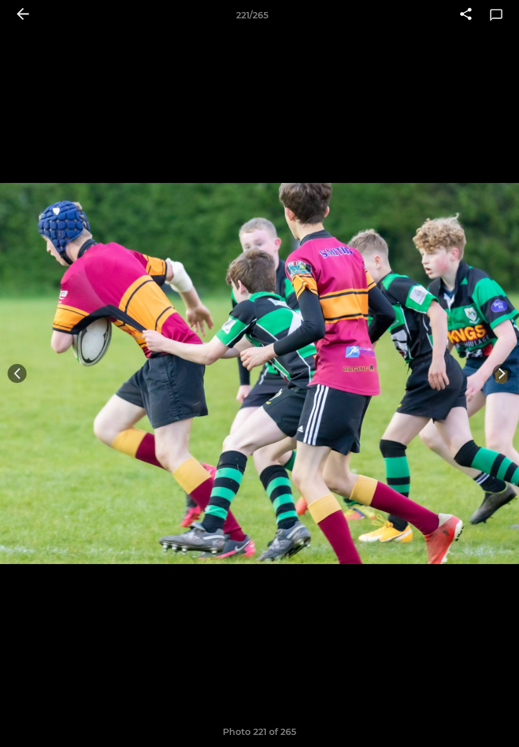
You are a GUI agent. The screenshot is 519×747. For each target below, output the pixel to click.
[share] (465, 15)
